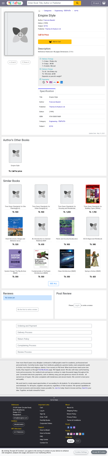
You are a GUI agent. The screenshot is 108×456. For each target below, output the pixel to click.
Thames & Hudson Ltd (53, 29)
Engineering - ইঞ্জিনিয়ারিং (63, 11)
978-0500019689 (55, 116)
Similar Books (11, 180)
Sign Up (42, 414)
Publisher (42, 107)
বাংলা (78, 441)
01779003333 (19, 432)
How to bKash (45, 430)
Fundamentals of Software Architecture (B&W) (41, 272)
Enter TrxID (43, 417)
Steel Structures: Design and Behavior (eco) (15, 240)
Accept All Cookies (99, 452)
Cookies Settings (81, 452)
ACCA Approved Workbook (92, 239)
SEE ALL (53, 283)
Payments (45, 79)
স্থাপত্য (76, 11)
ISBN (41, 116)
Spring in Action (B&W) (93, 271)
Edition (41, 112)
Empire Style (47, 15)
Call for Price (43, 35)
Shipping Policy (72, 411)
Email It (13, 62)
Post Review (64, 293)
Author (41, 102)
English (70, 441)
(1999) (51, 112)
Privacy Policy (71, 417)
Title (40, 97)
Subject (42, 126)
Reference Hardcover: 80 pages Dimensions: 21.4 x (55, 52)
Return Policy (71, 414)
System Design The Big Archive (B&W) (15, 272)
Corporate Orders (46, 423)
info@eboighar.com (20, 418)
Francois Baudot (49, 20)
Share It (26, 62)
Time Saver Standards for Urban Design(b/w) (41, 207)
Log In (96, 3)
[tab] (47, 91)
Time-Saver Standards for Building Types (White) (93, 207)
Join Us (57, 388)
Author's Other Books (16, 140)
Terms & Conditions (74, 420)
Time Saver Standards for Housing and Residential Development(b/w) (67, 207)
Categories (47, 11)
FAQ (41, 436)
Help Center (44, 439)
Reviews (8, 293)
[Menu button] (3, 3)
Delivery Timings (47, 59)
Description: (44, 48)
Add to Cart (56, 42)
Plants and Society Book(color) (67, 239)
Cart (41, 408)
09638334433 (19, 424)
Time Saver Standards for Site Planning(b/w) (15, 207)
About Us (70, 408)
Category (42, 121)
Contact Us (44, 443)
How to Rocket (45, 433)
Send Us (85, 388)
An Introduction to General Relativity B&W (41, 240)
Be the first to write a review (27, 309)
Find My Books (43, 370)
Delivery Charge (47, 69)
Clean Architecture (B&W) (67, 271)
